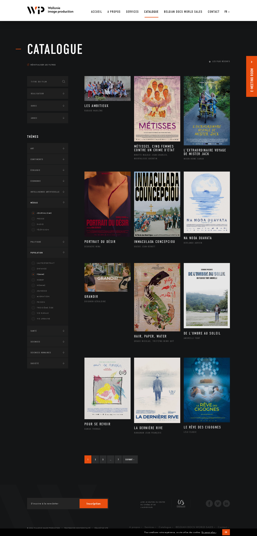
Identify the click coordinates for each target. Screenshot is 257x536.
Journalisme (44, 213)
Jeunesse (42, 291)
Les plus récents (221, 61)
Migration (43, 296)
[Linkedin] (226, 504)
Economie (36, 181)
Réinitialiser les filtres (43, 64)
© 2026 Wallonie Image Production (43, 528)
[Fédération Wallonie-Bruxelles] (181, 505)
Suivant (129, 459)
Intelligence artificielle (45, 192)
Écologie (35, 170)
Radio (40, 224)
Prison (41, 302)
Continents (37, 159)
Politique (36, 242)
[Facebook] (209, 504)
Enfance (42, 268)
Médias (34, 202)
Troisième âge (45, 307)
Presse (40, 218)
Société (35, 363)
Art (32, 148)
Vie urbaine (43, 318)
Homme (41, 285)
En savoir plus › (209, 532)
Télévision (43, 229)
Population (37, 252)
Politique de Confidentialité (77, 528)
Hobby (40, 280)
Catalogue (55, 49)
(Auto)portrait (46, 263)
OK (226, 532)
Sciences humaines (41, 352)
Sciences (35, 341)
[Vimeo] (217, 504)
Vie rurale (43, 313)
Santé (34, 331)
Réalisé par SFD (101, 528)
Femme (40, 274)
